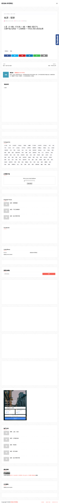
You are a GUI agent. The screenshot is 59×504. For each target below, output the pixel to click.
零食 (29, 159)
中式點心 (20, 145)
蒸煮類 (40, 159)
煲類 (16, 159)
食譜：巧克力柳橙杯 (15, 209)
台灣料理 (29, 147)
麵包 (45, 164)
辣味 (48, 159)
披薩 (13, 152)
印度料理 (6, 150)
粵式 (20, 159)
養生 (31, 162)
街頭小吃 (45, 157)
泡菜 (30, 152)
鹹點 (42, 164)
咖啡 (5, 152)
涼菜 (51, 155)
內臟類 (29, 145)
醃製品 (26, 162)
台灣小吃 (23, 147)
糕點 (11, 51)
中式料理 (14, 145)
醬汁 (22, 164)
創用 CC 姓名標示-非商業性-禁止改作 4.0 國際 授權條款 (23, 475)
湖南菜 (29, 157)
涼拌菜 (46, 155)
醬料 (25, 164)
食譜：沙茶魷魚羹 (14, 438)
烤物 (18, 155)
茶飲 (31, 155)
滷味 (33, 159)
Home (5, 252)
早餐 (14, 150)
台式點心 (18, 147)
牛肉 (5, 147)
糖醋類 (46, 162)
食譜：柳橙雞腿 (13, 203)
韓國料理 (13, 164)
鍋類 (9, 164)
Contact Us (55, 502)
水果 (49, 145)
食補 (52, 152)
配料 (34, 155)
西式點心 (8, 13)
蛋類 (16, 157)
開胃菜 (50, 157)
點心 (18, 164)
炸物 (39, 152)
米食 (22, 150)
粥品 (37, 157)
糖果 (42, 162)
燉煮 (34, 162)
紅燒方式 (47, 152)
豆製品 (48, 150)
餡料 (50, 162)
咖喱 (9, 152)
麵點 (49, 164)
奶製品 (44, 147)
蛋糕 (13, 157)
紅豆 (43, 152)
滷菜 (36, 159)
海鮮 (11, 155)
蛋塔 (9, 157)
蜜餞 (44, 159)
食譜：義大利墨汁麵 (15, 216)
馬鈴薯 (38, 155)
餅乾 (52, 159)
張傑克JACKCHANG (9, 21)
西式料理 (34, 150)
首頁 (5, 13)
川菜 (10, 145)
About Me (48, 502)
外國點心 (39, 147)
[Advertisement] (29, 292)
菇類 (41, 157)
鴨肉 (5, 164)
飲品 (9, 159)
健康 (43, 155)
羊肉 (26, 150)
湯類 (33, 157)
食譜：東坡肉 (13, 444)
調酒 (19, 162)
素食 (27, 155)
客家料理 (34, 152)
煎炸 (13, 159)
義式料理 (24, 159)
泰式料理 (6, 155)
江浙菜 (18, 150)
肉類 (30, 150)
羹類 (33, 164)
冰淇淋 (53, 147)
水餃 (53, 145)
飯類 (5, 159)
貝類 (52, 150)
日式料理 (39, 145)
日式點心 (45, 145)
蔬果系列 (10, 162)
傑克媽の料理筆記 (7, 3)
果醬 (26, 152)
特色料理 (22, 155)
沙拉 (44, 150)
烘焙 (14, 155)
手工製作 (34, 145)
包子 (13, 147)
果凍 (22, 152)
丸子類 (5, 145)
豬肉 (22, 162)
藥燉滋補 (37, 164)
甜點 (5, 157)
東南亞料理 (17, 152)
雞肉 (29, 164)
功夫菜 (9, 147)
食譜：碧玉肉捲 (13, 451)
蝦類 (15, 162)
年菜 (11, 150)
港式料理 (24, 157)
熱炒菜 (5, 162)
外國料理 (34, 147)
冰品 (49, 147)
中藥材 (24, 145)
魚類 (20, 157)
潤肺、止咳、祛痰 (14, 431)
